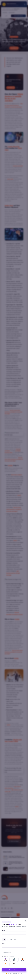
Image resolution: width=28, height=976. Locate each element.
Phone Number (4, 937)
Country (3, 943)
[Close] (26, 920)
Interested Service (8, 956)
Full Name (3, 930)
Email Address (4, 950)
